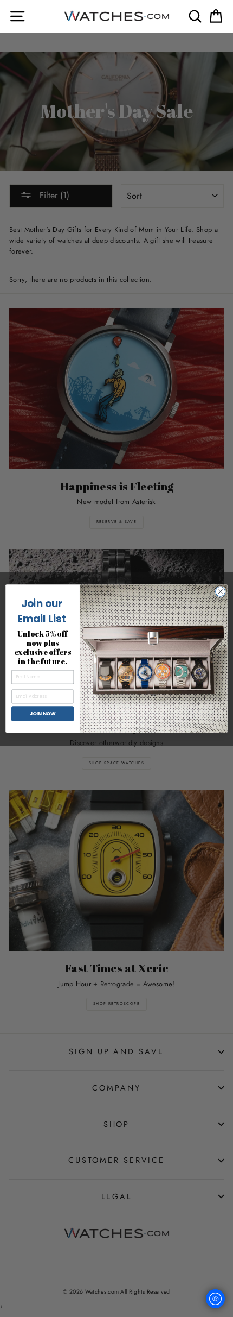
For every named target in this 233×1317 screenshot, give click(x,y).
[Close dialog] (220, 591)
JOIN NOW (42, 713)
